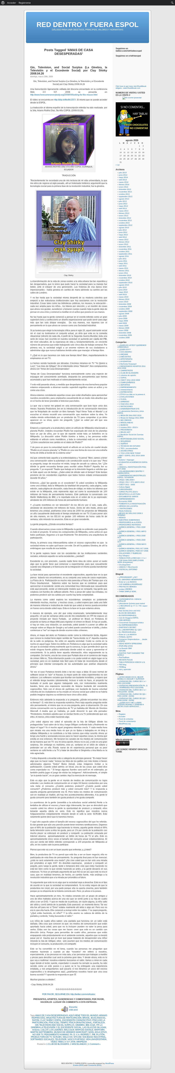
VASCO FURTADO (76, 1039)
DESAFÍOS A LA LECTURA (129, 494)
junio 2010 (123, 290)
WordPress (109, 1063)
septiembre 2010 (125, 282)
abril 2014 (123, 180)
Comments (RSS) (94, 1065)
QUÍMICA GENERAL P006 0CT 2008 (133, 551)
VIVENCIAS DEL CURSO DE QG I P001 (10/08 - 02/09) (131, 695)
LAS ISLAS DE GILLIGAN (94, 1027)
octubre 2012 (124, 223)
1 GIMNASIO (124, 402)
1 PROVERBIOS (125, 430)
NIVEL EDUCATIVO (97, 1032)
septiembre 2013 (125, 196)
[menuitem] (3, 2)
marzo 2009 (123, 326)
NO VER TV (37, 1034)
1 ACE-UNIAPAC (125, 352)
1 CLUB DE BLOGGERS (57, 1044)
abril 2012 (123, 237)
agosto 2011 (124, 256)
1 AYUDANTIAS (125, 361)
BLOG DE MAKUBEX (127, 613)
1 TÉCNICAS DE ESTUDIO (129, 446)
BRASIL (86, 1018)
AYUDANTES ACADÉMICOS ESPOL (133, 462)
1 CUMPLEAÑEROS (127, 382)
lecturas (36, 1030)
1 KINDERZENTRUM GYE (129, 409)
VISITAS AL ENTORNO (128, 569)
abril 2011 (123, 266)
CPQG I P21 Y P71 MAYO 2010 (131, 482)
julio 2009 (123, 316)
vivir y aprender (125, 669)
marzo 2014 (123, 182)
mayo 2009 (123, 321)
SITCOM (77, 1037)
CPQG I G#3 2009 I (127, 480)
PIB (93, 1034)
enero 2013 (123, 216)
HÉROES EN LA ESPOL (128, 506)
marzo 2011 (123, 268)
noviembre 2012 (125, 220)
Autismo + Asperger (126, 460)
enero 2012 (123, 244)
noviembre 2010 (125, 278)
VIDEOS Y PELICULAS (128, 567)
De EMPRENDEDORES (128, 625)
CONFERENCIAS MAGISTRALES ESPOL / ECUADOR (131, 476)
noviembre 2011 (125, 249)
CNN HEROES (124, 620)
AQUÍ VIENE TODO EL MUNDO (83, 1015)
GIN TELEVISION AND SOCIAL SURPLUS (54, 1025)
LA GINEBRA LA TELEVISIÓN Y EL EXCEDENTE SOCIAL (67, 1026)
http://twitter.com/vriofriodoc (82, 994)
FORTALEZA (99, 1022)
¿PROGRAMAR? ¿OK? (128, 577)
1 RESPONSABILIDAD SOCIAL (131, 439)
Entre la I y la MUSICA (128, 582)
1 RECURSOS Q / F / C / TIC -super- (133, 606)
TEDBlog (122, 667)
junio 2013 (123, 204)
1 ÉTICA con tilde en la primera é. (132, 394)
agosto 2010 (124, 285)
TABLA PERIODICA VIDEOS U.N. (132, 662)
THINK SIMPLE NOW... (128, 591)
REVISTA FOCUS (126, 660)
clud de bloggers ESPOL (129, 618)
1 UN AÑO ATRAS (126, 451)
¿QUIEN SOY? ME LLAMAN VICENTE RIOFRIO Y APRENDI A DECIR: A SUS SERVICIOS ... (130, 704)
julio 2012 (123, 230)
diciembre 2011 (125, 247)
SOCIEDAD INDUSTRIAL (94, 1037)
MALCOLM (69, 1030)
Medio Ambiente (125, 511)
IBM (87, 1025)
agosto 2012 (124, 228)
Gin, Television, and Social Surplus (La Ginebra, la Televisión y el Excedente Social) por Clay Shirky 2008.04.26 (68, 70)
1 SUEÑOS (123, 444)
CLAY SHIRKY (46, 1020)
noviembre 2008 (125, 335)
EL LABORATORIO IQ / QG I (130, 630)
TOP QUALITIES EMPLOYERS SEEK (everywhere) (130, 561)
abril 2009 (123, 323)
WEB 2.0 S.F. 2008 (66, 1042)
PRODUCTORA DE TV (41, 1037)
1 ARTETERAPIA (125, 359)
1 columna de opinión (127, 375)
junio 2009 (123, 318)
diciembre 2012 (125, 218)
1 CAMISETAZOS (126, 370)
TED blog (122, 665)
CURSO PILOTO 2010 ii (128, 492)
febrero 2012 (124, 242)
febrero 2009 (124, 328)
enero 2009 (123, 330)
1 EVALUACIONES (126, 397)
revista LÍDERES (125, 589)
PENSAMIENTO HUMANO (56, 1034)
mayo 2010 (123, 292)
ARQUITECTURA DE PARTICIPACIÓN (64, 1018)
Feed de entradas (126, 719)
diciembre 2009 (125, 304)
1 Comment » (94, 1044)
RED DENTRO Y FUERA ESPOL (87, 24)
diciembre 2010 (125, 275)
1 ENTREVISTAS (125, 392)
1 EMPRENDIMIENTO (127, 387)
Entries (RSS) (78, 1065)
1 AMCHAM (123, 354)
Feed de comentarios (127, 721)
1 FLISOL (123, 399)
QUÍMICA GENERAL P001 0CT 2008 (133, 548)
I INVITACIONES (125, 508)
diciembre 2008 (125, 333)
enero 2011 (123, 273)
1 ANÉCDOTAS (125, 357)
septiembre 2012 (125, 225)
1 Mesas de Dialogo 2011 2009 (131, 418)
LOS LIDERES (56, 1030)
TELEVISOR (60, 1039)
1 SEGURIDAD (125, 441)
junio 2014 (123, 175)
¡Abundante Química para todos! (132, 603)
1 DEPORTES (124, 385)
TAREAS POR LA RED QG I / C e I (132, 558)
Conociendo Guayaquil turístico (131, 623)
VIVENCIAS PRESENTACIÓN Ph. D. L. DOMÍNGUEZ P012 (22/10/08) (132, 686)
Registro (122, 714)
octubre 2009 (124, 309)
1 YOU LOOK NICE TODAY (130, 453)
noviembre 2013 (125, 192)
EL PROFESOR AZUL (127, 632)
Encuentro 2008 (125, 501)
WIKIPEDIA (81, 1042)
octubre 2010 (124, 280)
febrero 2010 (124, 299)
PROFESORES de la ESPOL (130, 522)
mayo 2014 (123, 177)
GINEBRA (80, 1025)
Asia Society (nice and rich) (129, 611)
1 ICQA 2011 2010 (126, 404)
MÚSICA (122, 517)
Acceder (122, 716)
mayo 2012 (123, 235)
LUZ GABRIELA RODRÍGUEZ (130, 584)
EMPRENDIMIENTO (127, 499)
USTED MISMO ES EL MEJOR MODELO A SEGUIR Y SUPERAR (130, 678)
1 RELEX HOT (124, 432)
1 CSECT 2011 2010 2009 (129, 380)
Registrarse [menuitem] (25, 2)
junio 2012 (123, 232)
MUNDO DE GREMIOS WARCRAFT (70, 1032)
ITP (97, 1025)
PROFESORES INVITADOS (130, 525)
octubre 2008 (124, 337)
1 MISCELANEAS (78, 1044)
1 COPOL (123, 378)
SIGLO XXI (67, 1037)
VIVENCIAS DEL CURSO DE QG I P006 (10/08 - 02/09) (131, 699)
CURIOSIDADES (125, 489)
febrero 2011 (124, 271)
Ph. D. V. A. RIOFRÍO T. (80, 1034)
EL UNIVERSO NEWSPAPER (130, 579)
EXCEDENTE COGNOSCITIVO (76, 1020)
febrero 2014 (124, 184)
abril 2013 (123, 208)
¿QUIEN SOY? (125, 349)
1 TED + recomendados (128, 448)
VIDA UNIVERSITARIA (96, 1039)
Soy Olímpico (124, 556)
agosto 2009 (124, 314)
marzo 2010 (123, 297)
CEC (121, 465)
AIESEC (122, 608)
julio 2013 (123, 201)
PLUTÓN (100, 1034)
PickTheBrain (124, 657)
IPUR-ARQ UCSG (126, 646)
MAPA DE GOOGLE (84, 1030)
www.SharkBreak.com (131, 88)
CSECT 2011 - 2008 (127, 485)
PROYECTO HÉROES (128, 587)
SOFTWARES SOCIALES (42, 1039)
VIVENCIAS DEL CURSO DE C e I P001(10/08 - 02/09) (131, 691)
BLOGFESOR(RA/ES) (127, 615)
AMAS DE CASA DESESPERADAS (51, 1015)
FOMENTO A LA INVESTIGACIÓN (132, 504)
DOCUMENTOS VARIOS (128, 496)
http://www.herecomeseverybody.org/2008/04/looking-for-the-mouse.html (63, 95)
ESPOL (58, 1020)
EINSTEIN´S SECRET (127, 627)
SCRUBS (57, 1037)
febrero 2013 (124, 213)
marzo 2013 (123, 211)
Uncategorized (124, 565)
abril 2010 (123, 294)
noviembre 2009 (125, 306)
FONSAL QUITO (125, 637)
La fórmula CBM (125, 648)
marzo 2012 (123, 239)
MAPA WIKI (99, 1030)
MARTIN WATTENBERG (41, 1032)
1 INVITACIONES (126, 406)
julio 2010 (123, 287)
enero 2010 (123, 302)
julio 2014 (123, 173)
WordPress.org (125, 724)
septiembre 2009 (125, 311)
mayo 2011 (123, 263)
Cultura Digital (124, 487)
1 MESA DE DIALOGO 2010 (130, 415)
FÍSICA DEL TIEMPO (58, 1022)
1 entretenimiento (126, 390)
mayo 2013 (123, 206)
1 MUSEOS (123, 425)
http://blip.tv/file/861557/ (65, 100)
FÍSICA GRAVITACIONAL (80, 1022)
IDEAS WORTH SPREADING (130, 644)
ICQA (92, 1025)
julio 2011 (122, 259)
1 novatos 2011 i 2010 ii (128, 427)
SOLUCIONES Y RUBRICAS (130, 553)
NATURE (122, 651)
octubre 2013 (124, 194)
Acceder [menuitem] (11, 2)
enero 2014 (123, 187)
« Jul (117, 165)
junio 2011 (123, 261)
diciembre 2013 (125, 189)
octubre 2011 (124, 251)
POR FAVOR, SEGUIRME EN (55, 994)
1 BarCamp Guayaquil (127, 364)
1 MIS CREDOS (125, 420)
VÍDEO (54, 1042)
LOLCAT (44, 1030)
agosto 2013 (124, 199)
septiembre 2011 (125, 254)
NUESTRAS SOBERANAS (129, 520)
